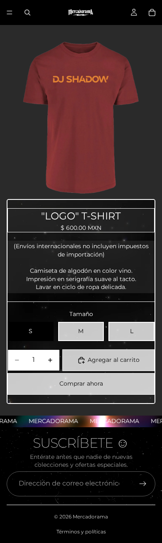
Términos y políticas (81, 531)
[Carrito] (152, 12)
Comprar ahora (81, 383)
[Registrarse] (143, 484)
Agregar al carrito (114, 360)
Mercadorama (90, 516)
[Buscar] (27, 12)
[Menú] (9, 12)
